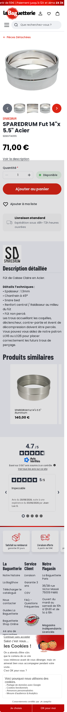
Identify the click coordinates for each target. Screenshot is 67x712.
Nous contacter (9, 601)
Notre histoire (11, 575)
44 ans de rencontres (10, 632)
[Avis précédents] (5, 492)
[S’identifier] (40, 14)
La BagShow (10, 582)
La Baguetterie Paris (51, 577)
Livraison (29, 575)
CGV (27, 593)
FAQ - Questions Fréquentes (31, 603)
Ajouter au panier (32, 189)
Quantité (9, 168)
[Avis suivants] (58, 492)
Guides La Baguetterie (10, 612)
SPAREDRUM (10, 118)
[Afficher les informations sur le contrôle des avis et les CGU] (54, 465)
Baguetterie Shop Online (10, 622)
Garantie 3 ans (31, 584)
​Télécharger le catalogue (12, 591)
